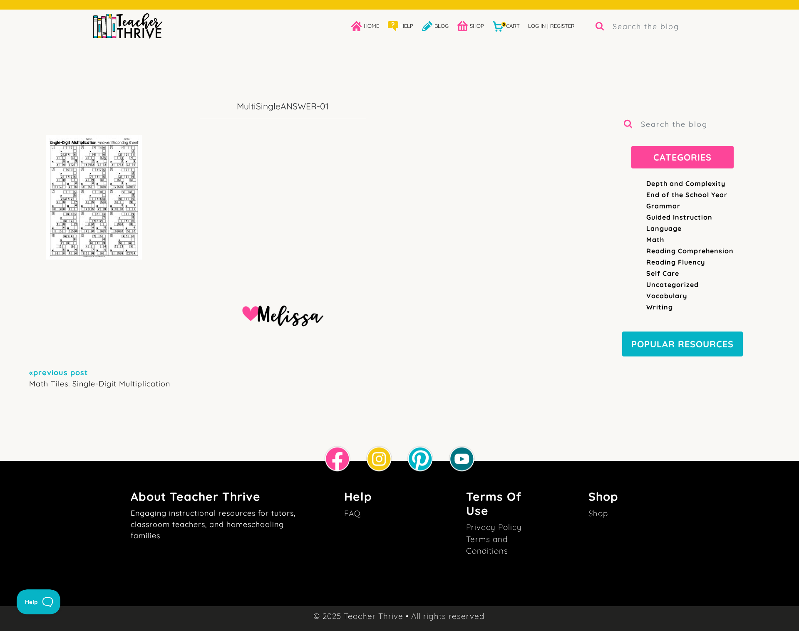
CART (511, 25)
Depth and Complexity (685, 183)
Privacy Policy (494, 527)
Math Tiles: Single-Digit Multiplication (99, 378)
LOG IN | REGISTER (551, 25)
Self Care (662, 273)
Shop (598, 513)
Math (655, 239)
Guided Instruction (679, 217)
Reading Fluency (675, 262)
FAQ (352, 513)
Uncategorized (672, 284)
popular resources (682, 343)
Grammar (663, 206)
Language (664, 228)
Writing (659, 307)
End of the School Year (686, 195)
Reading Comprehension (690, 251)
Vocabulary (666, 296)
